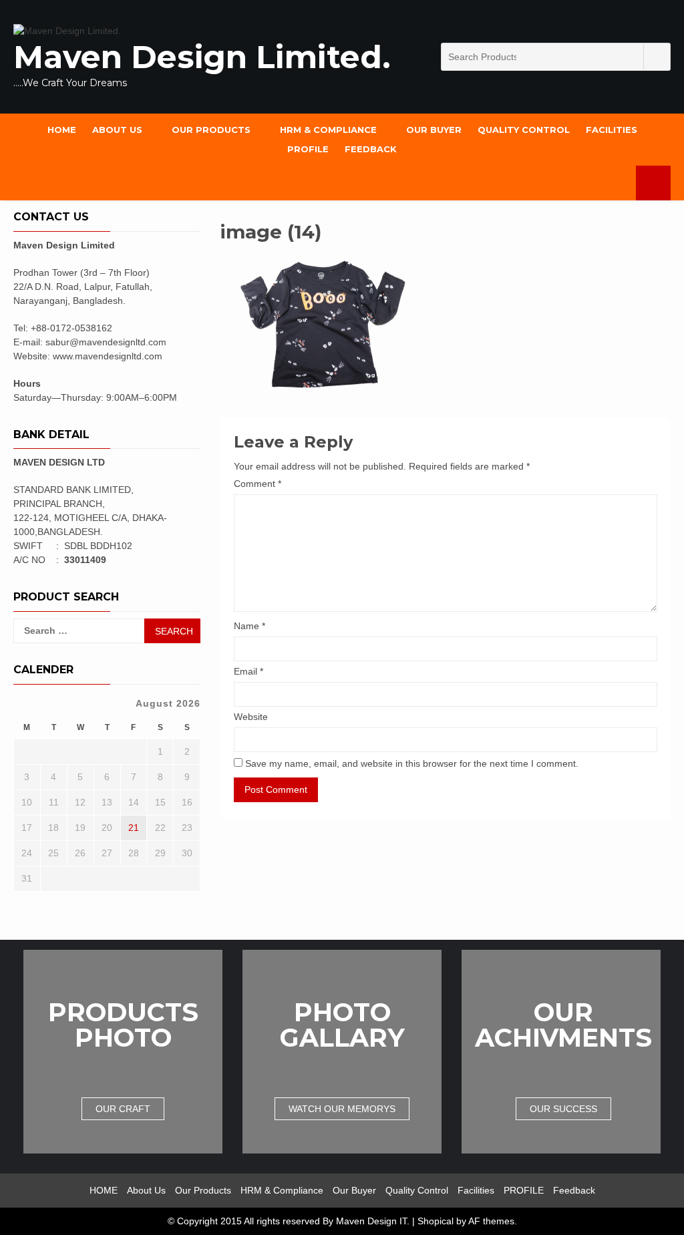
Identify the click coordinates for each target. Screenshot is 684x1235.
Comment (257, 483)
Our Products (211, 129)
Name (249, 626)
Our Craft (123, 1108)
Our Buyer (434, 129)
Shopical (435, 1221)
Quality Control (524, 129)
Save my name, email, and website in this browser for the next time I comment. (411, 763)
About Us (117, 129)
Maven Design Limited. (202, 57)
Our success (563, 1108)
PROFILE (308, 149)
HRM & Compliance (328, 129)
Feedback (371, 149)
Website (251, 716)
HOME (61, 129)
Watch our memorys (342, 1108)
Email (248, 671)
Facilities (611, 129)
